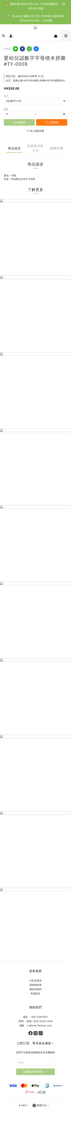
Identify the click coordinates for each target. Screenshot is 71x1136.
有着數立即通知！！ (35, 1072)
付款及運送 (35, 980)
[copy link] (36, 48)
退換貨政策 (35, 984)
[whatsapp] (29, 48)
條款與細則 (35, 989)
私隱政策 (35, 993)
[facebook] (22, 48)
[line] (15, 48)
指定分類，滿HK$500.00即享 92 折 (25, 76)
